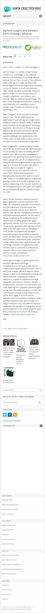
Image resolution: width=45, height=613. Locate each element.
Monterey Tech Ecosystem (18, 39)
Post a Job (5, 534)
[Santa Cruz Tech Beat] (22, 9)
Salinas (25, 328)
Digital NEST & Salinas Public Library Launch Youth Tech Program (9, 352)
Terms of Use (7, 594)
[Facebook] (10, 415)
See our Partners (8, 514)
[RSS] (15, 415)
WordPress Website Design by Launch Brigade (16, 609)
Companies (35, 37)
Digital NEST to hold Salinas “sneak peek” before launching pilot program (34, 352)
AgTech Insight (17, 328)
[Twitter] (5, 415)
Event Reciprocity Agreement (12, 569)
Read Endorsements (9, 574)
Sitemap (5, 599)
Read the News (7, 500)
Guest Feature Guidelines (11, 564)
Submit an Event (8, 530)
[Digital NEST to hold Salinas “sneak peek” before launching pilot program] (35, 342)
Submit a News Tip (8, 525)
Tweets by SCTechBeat (12, 421)
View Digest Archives (9, 560)
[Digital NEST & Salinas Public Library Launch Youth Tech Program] (9, 342)
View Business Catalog (10, 509)
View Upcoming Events (10, 505)
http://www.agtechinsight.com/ (23, 314)
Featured (6, 39)
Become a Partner (8, 544)
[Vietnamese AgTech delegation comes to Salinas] (22, 346)
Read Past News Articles (10, 555)
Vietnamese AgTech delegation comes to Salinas (20, 359)
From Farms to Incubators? (8, 381)
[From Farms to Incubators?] (9, 372)
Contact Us (6, 585)
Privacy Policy (7, 590)
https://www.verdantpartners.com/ (16, 256)
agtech (10, 328)
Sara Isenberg (25, 37)
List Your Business (8, 539)
